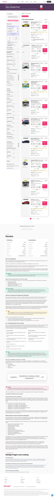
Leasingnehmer (24, 266)
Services (35, 1)
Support (38, 479)
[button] (14, 60)
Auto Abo (38, 437)
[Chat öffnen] (52, 495)
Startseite (7, 4)
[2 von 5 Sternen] (25, 227)
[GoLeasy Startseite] (7, 1)
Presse (5, 482)
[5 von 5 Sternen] (30, 227)
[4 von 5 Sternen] (28, 227)
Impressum (27, 486)
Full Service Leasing (14, 436)
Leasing (22, 1)
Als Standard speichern (10, 168)
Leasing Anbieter (17, 313)
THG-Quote (22, 482)
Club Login (49, 1)
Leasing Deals (23, 479)
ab (7, 153)
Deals (18, 1)
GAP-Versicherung (10, 445)
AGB (29, 486)
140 (37, 218)
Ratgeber (6, 479)
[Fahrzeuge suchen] (43, 1)
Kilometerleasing (36, 320)
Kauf (31, 1)
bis (13, 153)
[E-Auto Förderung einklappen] (18, 26)
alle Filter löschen (28, 13)
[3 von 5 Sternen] (27, 227)
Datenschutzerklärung (33, 486)
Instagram (39, 482)
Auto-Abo (27, 1)
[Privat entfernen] (24, 13)
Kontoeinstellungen (9, 45)
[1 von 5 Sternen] (24, 227)
